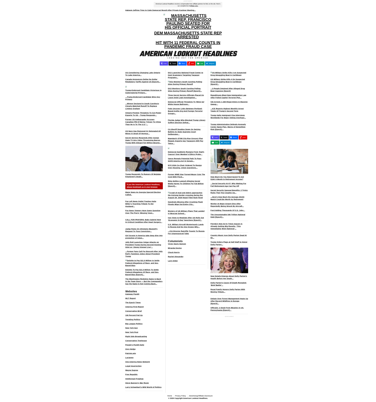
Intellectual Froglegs (134, 379)
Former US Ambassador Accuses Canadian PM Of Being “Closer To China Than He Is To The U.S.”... (143, 122)
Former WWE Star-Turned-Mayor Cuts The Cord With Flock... (186, 175)
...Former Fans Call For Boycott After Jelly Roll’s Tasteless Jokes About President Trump (144, 253)
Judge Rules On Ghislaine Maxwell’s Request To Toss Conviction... (141, 230)
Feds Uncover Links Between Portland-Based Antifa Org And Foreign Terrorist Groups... (185, 111)
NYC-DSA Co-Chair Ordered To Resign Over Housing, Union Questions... (185, 166)
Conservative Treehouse (136, 341)
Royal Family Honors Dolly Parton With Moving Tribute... (228, 290)
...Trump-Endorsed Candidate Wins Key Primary (142, 98)
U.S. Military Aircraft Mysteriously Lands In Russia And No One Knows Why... (186, 226)
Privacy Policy (180, 396)
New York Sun (131, 328)
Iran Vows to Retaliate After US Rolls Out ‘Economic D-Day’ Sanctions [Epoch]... (186, 219)
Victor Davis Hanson (177, 244)
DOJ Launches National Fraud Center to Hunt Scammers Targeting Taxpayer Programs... (185, 75)
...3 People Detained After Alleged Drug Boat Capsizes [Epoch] (228, 90)
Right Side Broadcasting (136, 336)
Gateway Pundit (132, 294)
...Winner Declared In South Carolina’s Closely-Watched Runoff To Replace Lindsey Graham (142, 106)
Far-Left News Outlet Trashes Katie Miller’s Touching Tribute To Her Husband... (140, 203)
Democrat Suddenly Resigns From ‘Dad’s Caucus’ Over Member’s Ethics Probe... (186, 153)
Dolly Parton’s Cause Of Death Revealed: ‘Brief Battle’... (229, 284)
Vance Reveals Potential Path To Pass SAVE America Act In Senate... (184, 160)
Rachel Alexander (175, 257)
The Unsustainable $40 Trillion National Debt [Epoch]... (228, 216)
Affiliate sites (194, 6)
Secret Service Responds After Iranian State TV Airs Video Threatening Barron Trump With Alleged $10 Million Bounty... (143, 140)
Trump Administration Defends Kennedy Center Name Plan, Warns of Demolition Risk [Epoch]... (228, 126)
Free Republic (131, 374)
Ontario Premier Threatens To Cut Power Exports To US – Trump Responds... (143, 114)
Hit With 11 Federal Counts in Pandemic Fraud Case (188, 44)
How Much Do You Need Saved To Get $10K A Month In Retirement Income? (227, 178)
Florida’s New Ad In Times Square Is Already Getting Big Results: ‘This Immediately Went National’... (226, 226)
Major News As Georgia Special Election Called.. (143, 193)
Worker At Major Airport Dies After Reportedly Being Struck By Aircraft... (227, 205)
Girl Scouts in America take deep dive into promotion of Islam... (144, 237)
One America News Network (137, 362)
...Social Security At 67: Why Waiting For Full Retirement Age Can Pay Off (228, 185)
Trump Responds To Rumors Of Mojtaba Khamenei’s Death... (143, 175)
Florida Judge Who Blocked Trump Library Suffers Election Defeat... (186, 121)
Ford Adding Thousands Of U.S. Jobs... (228, 210)
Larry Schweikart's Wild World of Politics (143, 387)
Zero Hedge (130, 349)
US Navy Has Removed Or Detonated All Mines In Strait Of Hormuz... (143, 132)
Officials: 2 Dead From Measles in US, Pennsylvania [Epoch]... (227, 309)
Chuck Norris (174, 252)
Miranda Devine (175, 248)
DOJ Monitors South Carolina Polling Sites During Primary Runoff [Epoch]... (185, 90)
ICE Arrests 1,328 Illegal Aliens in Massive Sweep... (229, 103)
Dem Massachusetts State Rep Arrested (188, 35)
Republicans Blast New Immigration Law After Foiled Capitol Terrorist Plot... (228, 96)
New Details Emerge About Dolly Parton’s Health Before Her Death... (229, 277)
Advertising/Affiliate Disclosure (201, 396)
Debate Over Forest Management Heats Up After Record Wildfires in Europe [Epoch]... (229, 301)
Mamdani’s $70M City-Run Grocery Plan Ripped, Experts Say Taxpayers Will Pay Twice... (185, 141)
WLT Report (130, 298)
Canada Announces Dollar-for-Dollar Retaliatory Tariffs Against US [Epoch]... (143, 80)
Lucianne (129, 358)
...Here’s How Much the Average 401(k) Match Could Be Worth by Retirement (227, 198)
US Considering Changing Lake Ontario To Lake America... (142, 74)
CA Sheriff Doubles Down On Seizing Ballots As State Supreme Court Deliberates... (184, 131)
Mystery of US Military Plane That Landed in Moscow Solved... (186, 212)
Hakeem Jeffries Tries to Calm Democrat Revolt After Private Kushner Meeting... (160, 10)
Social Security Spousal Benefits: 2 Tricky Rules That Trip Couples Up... (229, 191)
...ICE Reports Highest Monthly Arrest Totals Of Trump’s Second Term (227, 110)
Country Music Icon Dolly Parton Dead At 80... (229, 236)
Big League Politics (134, 324)
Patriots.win (130, 353)
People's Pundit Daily (134, 345)
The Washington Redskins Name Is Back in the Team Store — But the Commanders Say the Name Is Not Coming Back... (143, 281)
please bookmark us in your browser (142, 187)
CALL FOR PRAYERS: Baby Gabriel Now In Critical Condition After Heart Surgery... (143, 221)
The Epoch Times (133, 303)
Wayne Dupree (131, 370)
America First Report (134, 307)
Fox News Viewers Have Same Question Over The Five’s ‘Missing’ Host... (142, 212)
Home (169, 396)
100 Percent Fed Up (134, 315)
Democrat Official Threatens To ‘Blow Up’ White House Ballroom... (186, 103)
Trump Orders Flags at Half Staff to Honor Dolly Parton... (229, 243)
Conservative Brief (133, 311)
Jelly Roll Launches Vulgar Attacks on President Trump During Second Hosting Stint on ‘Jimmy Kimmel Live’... (143, 244)
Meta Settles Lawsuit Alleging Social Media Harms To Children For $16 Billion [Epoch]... (186, 183)
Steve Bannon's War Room (137, 383)
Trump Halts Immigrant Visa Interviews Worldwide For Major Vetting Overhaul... (228, 116)
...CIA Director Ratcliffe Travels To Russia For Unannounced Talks (186, 232)
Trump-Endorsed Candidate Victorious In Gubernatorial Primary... (143, 91)
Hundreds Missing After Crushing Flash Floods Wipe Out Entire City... (185, 203)
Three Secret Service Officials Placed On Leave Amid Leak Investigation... (186, 96)
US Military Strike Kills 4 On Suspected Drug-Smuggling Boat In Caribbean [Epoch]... (228, 81)
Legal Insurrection (133, 366)
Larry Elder (173, 261)
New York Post (131, 332)
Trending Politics (132, 320)
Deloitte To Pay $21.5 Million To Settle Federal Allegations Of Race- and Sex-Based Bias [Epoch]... (142, 272)
